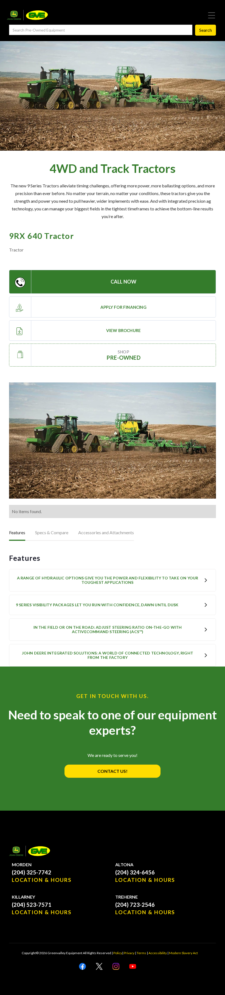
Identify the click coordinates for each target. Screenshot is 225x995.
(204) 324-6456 (135, 872)
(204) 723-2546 (135, 904)
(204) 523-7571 (31, 904)
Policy (117, 953)
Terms (141, 953)
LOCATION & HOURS (42, 880)
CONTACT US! (112, 771)
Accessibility (157, 953)
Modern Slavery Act (183, 953)
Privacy (129, 953)
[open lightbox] (112, 440)
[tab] (17, 533)
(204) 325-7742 (31, 872)
